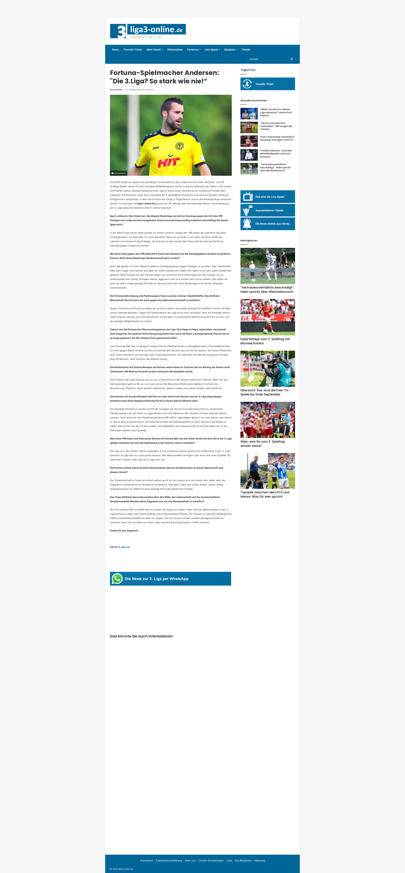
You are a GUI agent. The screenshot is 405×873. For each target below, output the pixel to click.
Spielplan (229, 49)
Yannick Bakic (116, 89)
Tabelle (245, 49)
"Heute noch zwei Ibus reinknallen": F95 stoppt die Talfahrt (276, 126)
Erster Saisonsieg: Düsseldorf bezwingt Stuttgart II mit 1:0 (277, 138)
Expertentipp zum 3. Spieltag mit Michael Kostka (265, 341)
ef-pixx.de (124, 547)
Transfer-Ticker (132, 49)
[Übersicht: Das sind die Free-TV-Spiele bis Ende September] (267, 369)
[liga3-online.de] (148, 31)
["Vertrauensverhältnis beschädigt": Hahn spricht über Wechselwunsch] (249, 168)
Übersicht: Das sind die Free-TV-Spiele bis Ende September (265, 392)
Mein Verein (154, 49)
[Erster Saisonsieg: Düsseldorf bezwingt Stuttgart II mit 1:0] (249, 141)
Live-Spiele (211, 49)
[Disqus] (171, 806)
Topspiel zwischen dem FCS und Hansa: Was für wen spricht (264, 494)
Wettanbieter (175, 49)
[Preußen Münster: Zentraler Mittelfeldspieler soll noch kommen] (249, 155)
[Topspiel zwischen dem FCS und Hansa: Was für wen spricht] (267, 471)
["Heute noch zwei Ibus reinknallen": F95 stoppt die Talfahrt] (249, 127)
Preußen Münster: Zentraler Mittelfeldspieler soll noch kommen (276, 153)
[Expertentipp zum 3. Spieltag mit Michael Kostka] (267, 317)
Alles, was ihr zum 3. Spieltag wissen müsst (262, 443)
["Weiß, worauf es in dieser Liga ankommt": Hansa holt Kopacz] (249, 113)
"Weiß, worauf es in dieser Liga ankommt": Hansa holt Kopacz (276, 112)
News (115, 49)
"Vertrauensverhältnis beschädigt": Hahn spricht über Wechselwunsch (275, 167)
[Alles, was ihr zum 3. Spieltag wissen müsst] (267, 420)
